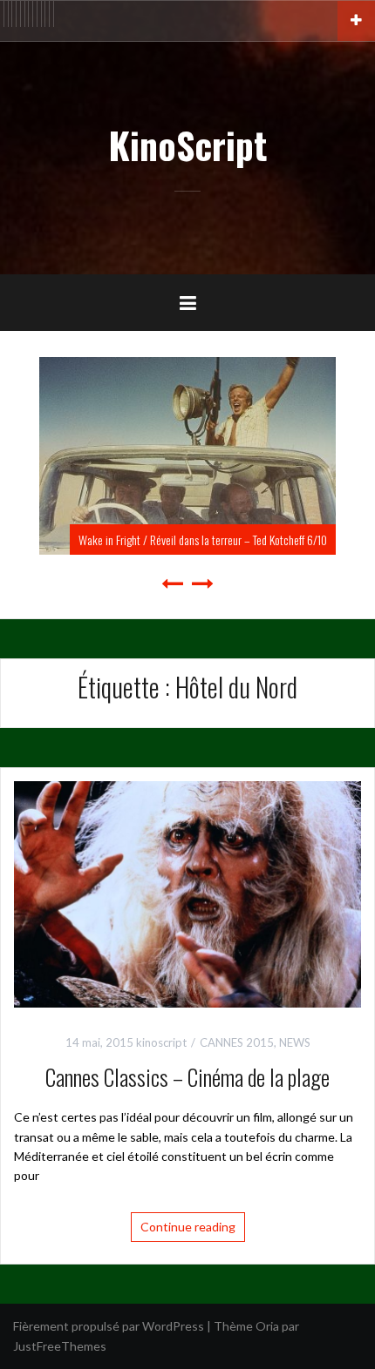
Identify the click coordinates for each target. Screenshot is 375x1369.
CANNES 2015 (237, 1042)
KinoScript (187, 145)
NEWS (294, 1042)
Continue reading (187, 1226)
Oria (267, 1325)
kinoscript (161, 1042)
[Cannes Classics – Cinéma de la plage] (187, 893)
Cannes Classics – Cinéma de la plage (187, 1077)
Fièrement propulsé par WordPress (108, 1325)
